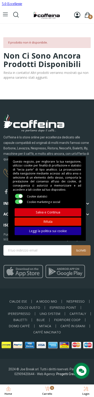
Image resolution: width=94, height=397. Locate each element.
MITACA (45, 326)
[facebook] (6, 192)
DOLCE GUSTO (29, 307)
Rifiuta (48, 221)
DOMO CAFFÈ (19, 326)
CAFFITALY (78, 313)
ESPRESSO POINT (63, 307)
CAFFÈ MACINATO (47, 332)
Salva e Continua (48, 212)
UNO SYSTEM (50, 313)
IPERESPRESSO (19, 313)
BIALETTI (20, 320)
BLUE (41, 320)
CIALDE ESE (18, 301)
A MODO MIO (46, 301)
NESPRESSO (75, 301)
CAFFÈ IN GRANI (72, 326)
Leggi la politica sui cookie (48, 231)
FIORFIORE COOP (67, 320)
